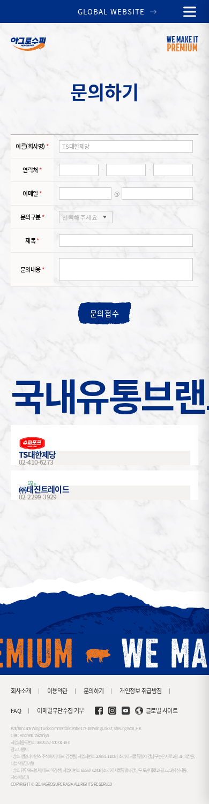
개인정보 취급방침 (140, 691)
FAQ (16, 711)
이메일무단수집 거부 (60, 711)
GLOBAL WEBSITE (111, 11)
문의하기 (94, 691)
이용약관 (57, 691)
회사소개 (21, 691)
